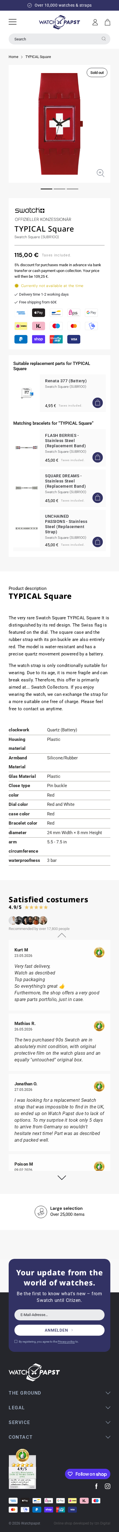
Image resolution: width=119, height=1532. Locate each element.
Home (13, 57)
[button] (107, 22)
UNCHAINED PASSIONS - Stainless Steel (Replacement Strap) (66, 524)
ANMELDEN (56, 1330)
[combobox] (59, 38)
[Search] (103, 38)
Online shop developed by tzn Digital (82, 1523)
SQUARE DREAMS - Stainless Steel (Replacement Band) (65, 481)
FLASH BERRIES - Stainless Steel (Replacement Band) (65, 440)
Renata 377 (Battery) (66, 381)
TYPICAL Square (38, 57)
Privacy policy (66, 1341)
